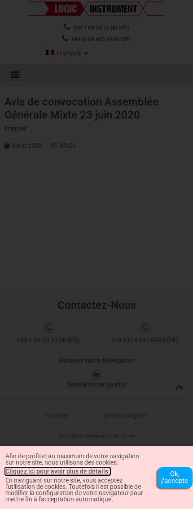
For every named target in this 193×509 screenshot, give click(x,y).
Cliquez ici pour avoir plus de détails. (57, 471)
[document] (96, 254)
